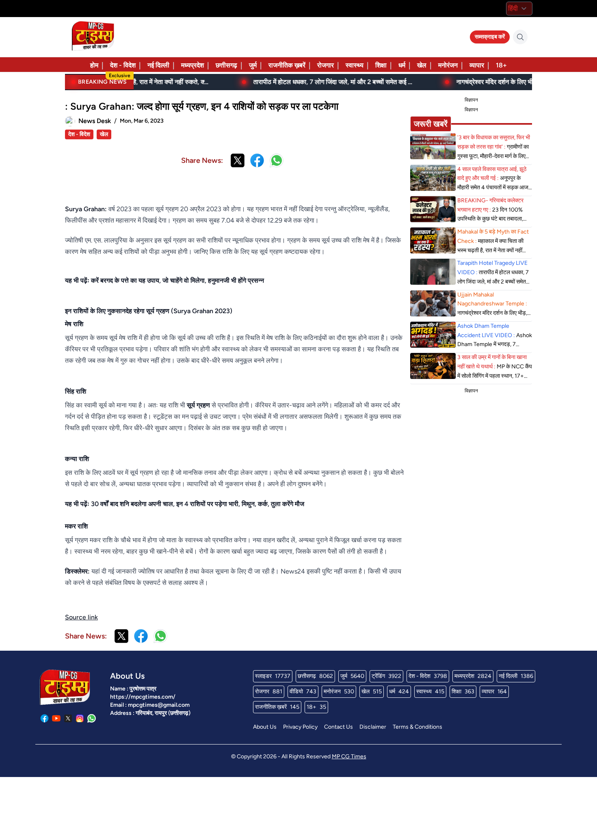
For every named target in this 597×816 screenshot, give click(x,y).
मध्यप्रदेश (192, 65)
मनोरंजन (448, 65)
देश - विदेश (123, 65)
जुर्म (253, 65)
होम (94, 65)
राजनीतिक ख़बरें (286, 65)
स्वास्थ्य (354, 65)
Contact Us (338, 726)
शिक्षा (381, 65)
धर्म (401, 65)
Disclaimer (372, 726)
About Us (265, 726)
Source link (81, 617)
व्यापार (476, 65)
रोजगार (325, 65)
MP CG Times (349, 756)
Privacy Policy (300, 726)
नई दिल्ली (158, 65)
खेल (421, 65)
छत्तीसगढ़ (226, 65)
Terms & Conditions (417, 726)
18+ (501, 65)
